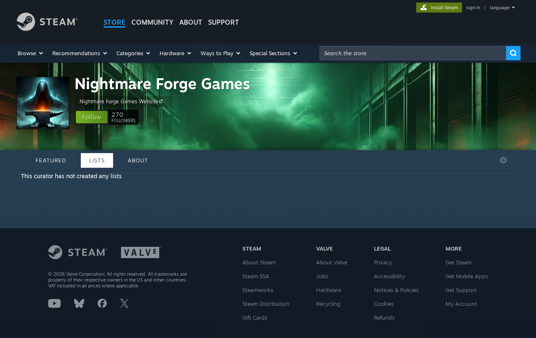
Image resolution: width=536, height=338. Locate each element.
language (500, 7)
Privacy (383, 262)
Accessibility (389, 276)
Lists (97, 160)
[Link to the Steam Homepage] (47, 28)
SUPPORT (223, 22)
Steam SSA (255, 276)
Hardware (328, 290)
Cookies (384, 303)
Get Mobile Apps (467, 276)
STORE (114, 22)
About (190, 22)
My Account (461, 303)
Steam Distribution (265, 303)
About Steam (259, 262)
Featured (51, 160)
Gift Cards (254, 317)
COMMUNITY (152, 22)
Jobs (322, 276)
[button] (30, 53)
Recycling (328, 303)
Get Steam (459, 262)
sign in (473, 7)
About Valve (331, 262)
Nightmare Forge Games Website (119, 101)
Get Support (461, 290)
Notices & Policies (396, 290)
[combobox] (413, 53)
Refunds (384, 317)
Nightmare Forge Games (162, 83)
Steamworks (257, 290)
